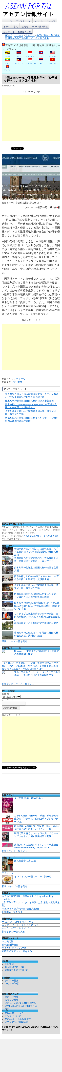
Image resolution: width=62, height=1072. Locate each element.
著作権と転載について (16, 970)
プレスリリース (23, 21)
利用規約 (9, 964)
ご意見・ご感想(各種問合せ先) (20, 1002)
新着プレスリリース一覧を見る (18, 684)
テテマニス (7, 873)
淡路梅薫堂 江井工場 (25, 860)
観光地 (24, 26)
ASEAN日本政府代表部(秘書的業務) (20, 908)
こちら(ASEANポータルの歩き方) (40, 536)
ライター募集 (12, 980)
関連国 (5, 693)
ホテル (6, 26)
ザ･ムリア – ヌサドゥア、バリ (17, 921)
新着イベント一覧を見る (14, 851)
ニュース (7, 21)
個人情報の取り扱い (15, 967)
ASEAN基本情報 (40, 26)
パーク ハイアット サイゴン (16, 928)
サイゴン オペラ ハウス (14, 948)
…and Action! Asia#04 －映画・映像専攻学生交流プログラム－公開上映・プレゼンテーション (36, 818)
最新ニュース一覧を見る (14, 641)
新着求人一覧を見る (12, 912)
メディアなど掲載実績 (16, 1022)
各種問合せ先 (24, 31)
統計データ (8, 31)
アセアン (20, 379)
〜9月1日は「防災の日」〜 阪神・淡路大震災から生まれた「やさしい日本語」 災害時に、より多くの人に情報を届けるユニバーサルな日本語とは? (30, 666)
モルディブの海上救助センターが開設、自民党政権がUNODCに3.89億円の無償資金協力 (37, 616)
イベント (38, 21)
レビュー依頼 (12, 983)
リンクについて (13, 1016)
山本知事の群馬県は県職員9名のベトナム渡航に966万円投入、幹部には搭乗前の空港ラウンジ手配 (37, 605)
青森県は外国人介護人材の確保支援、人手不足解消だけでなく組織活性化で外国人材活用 (36, 551)
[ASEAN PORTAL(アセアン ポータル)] (31, 10)
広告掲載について (14, 1013)
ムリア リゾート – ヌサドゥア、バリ (21, 925)
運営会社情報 (12, 997)
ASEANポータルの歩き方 (18, 1019)
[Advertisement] (31, 118)
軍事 (20, 382)
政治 (14, 382)
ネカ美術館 (7, 941)
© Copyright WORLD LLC (16, 1026)
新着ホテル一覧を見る (13, 931)
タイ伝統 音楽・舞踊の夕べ (28, 798)
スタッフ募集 (12, 1000)
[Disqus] (31, 476)
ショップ (51, 21)
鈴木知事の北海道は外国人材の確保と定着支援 (29, 400)
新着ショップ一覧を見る (14, 886)
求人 (16, 26)
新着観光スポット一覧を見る (17, 951)
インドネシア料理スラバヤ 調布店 (32, 876)
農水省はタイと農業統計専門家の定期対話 (36, 623)
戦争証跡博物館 (10, 944)
